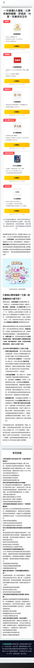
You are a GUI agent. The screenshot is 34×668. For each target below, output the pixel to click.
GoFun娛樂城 (17, 166)
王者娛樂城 (17, 102)
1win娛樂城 (17, 199)
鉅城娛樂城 (17, 34)
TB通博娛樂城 (17, 67)
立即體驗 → (17, 46)
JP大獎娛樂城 (17, 133)
